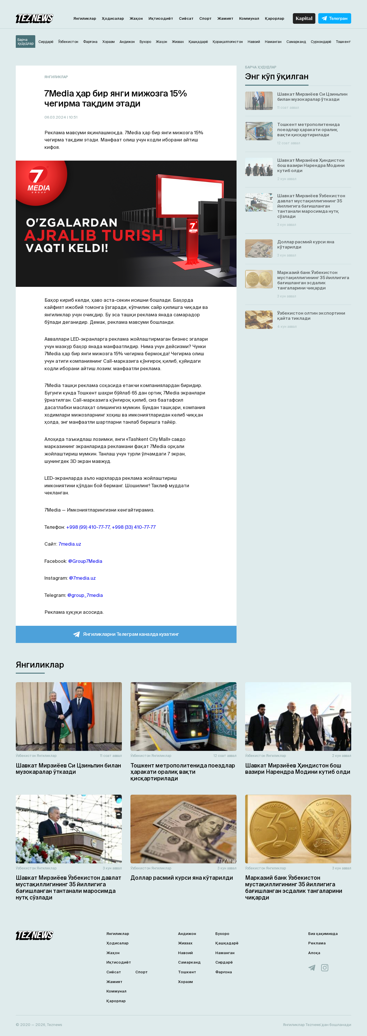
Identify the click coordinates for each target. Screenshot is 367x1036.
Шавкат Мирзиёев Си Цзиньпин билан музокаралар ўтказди (68, 768)
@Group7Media (85, 561)
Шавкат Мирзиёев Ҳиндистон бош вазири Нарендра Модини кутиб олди (297, 768)
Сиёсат (186, 18)
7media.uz (69, 543)
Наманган (225, 953)
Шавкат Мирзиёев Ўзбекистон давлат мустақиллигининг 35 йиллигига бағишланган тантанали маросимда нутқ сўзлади (68, 887)
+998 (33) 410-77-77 (134, 527)
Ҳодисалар (113, 18)
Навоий (185, 953)
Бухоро (222, 934)
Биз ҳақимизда (323, 934)
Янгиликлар (84, 18)
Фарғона (223, 972)
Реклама (317, 943)
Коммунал (249, 18)
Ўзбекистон (26, 755)
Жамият (225, 18)
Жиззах (185, 943)
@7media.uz (82, 578)
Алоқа (314, 953)
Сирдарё (224, 962)
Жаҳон (136, 18)
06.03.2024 (55, 117)
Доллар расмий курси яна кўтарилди (181, 878)
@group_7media (85, 595)
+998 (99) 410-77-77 (88, 527)
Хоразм (185, 982)
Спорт (205, 18)
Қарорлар (274, 18)
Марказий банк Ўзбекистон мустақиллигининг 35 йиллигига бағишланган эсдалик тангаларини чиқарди (293, 887)
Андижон (187, 934)
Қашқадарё (227, 943)
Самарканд (189, 962)
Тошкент (187, 972)
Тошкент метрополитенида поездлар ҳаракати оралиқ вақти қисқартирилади (182, 772)
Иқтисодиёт (161, 18)
